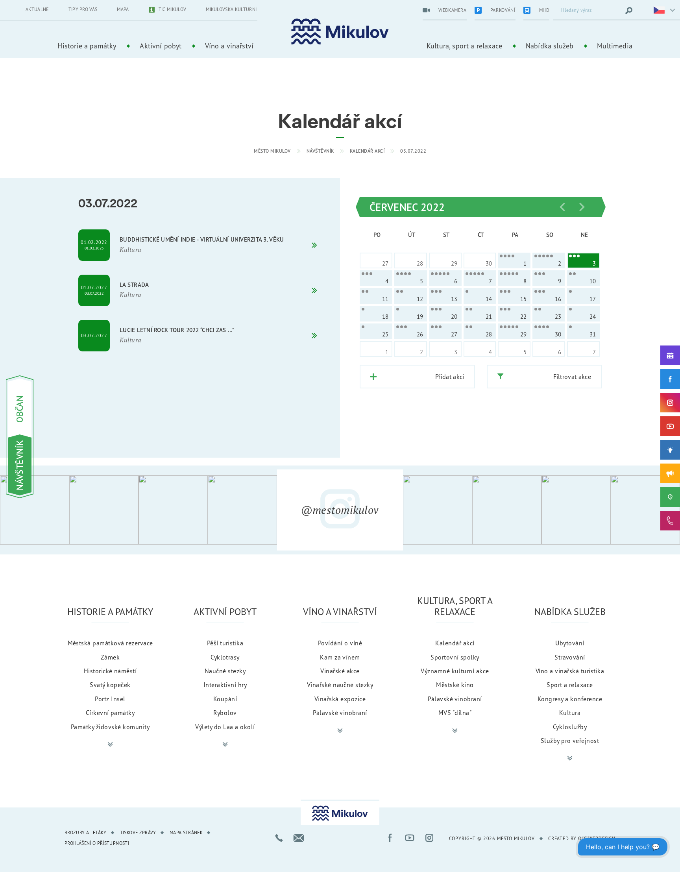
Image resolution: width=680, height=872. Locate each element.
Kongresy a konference (570, 699)
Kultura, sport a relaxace (464, 45)
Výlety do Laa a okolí (225, 727)
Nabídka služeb (549, 45)
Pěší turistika (225, 643)
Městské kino (455, 685)
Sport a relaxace (570, 685)
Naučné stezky (225, 671)
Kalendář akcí (367, 151)
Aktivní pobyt (160, 45)
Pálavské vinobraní (340, 713)
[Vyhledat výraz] (629, 10)
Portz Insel (110, 699)
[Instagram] (670, 402)
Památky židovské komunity (110, 727)
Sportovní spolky (455, 657)
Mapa (123, 9)
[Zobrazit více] (110, 744)
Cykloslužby (570, 727)
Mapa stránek (186, 832)
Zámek (110, 657)
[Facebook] (670, 379)
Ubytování (569, 643)
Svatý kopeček (110, 685)
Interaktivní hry (225, 685)
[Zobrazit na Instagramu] (34, 510)
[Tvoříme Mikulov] (670, 450)
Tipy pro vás (83, 9)
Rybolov (225, 713)
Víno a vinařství (229, 45)
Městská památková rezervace (110, 643)
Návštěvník (320, 151)
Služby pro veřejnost (570, 741)
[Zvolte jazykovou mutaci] (659, 10)
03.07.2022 (413, 151)
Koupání (225, 699)
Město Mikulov (272, 151)
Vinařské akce (339, 671)
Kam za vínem (340, 657)
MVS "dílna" (454, 713)
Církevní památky (110, 713)
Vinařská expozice (340, 699)
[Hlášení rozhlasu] (670, 473)
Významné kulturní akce (455, 671)
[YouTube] (670, 426)
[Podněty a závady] (670, 497)
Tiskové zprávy (138, 832)
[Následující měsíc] (582, 207)
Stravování (569, 657)
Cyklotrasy (225, 657)
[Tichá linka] (670, 520)
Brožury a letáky (86, 832)
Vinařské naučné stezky (340, 685)
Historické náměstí (110, 671)
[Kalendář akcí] (670, 355)
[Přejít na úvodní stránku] (340, 31)
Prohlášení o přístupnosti (97, 843)
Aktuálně (37, 9)
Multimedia (614, 45)
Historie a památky (86, 45)
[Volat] (279, 838)
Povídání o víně (340, 643)
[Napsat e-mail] (299, 838)
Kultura (569, 713)
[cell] (514, 260)
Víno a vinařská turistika (570, 671)
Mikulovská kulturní (231, 9)
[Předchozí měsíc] (562, 207)
